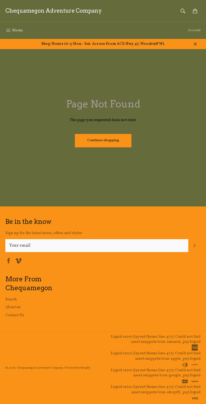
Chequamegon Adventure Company (53, 11)
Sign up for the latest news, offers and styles (43, 233)
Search (11, 299)
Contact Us (14, 315)
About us (13, 307)
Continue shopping (103, 140)
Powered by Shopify (77, 368)
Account (194, 30)
